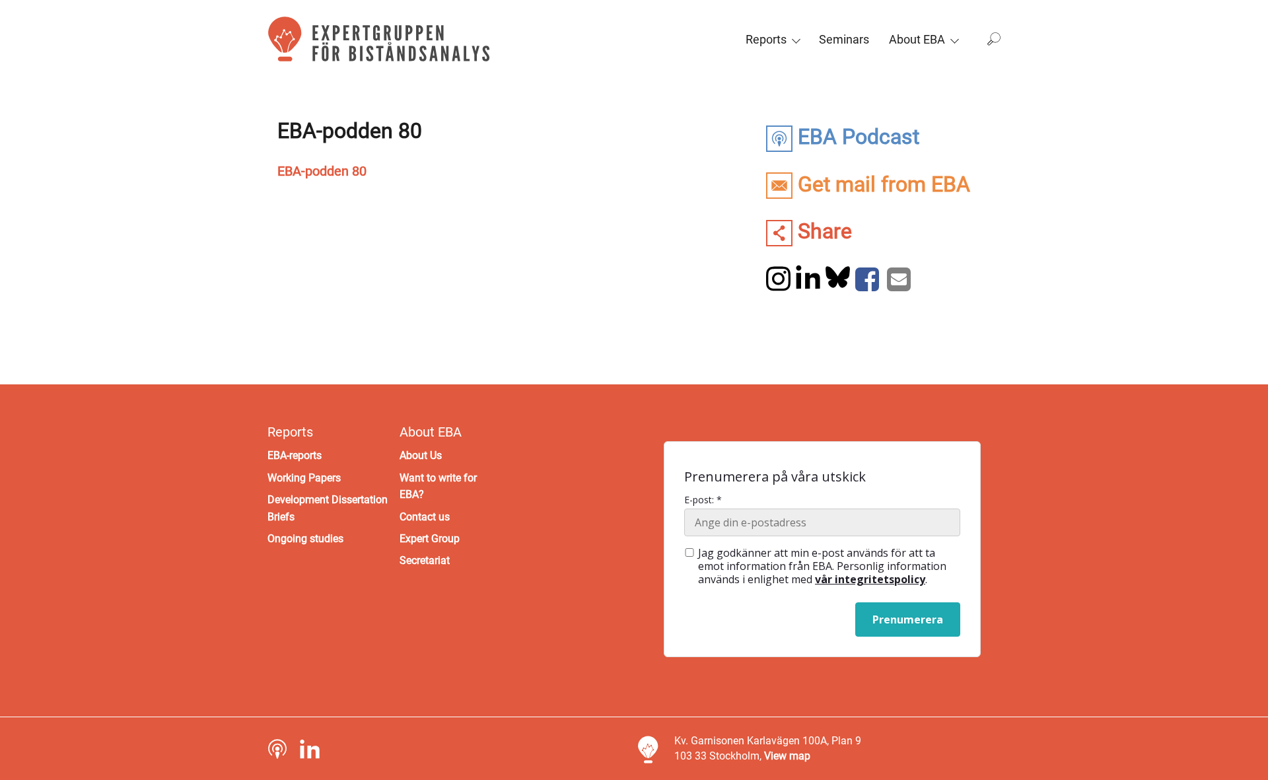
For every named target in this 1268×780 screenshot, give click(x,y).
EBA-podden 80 (322, 171)
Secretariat (425, 560)
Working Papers (304, 478)
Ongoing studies (305, 538)
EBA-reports (294, 455)
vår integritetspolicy (870, 579)
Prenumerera (907, 619)
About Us (421, 455)
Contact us (425, 517)
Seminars (844, 39)
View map (787, 756)
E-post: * (703, 500)
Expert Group (430, 538)
